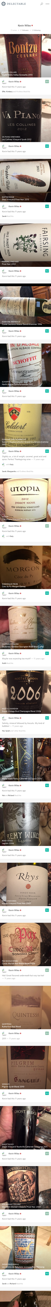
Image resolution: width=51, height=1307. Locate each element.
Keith (4, 663)
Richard (11, 795)
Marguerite (11, 471)
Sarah (4, 216)
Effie (3, 91)
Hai (3, 731)
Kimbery (9, 91)
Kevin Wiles (14, 81)
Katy (11, 464)
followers (25, 30)
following (37, 30)
